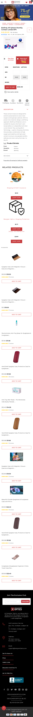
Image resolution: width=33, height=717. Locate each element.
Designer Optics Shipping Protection (16, 219)
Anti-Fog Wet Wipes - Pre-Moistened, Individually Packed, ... (13, 401)
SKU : (9, 34)
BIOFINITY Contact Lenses (16, 23)
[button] (5, 32)
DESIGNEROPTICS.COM (16, 694)
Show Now (16, 197)
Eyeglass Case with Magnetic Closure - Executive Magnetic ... (14, 268)
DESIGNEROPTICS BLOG (16, 698)
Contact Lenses (7, 24)
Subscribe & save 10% (23, 60)
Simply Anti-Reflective (16, 231)
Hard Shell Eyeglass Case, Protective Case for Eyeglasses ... (16, 367)
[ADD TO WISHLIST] (29, 30)
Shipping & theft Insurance (16, 188)
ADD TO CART (10, 87)
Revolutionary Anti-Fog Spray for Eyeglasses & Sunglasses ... (16, 334)
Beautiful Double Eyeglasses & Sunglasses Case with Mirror (15, 500)
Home (4, 23)
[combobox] (5, 2)
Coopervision (19, 24)
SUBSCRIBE (25, 601)
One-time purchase (11, 59)
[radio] (4, 59)
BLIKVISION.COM (16, 702)
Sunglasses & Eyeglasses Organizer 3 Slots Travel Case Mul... (15, 567)
